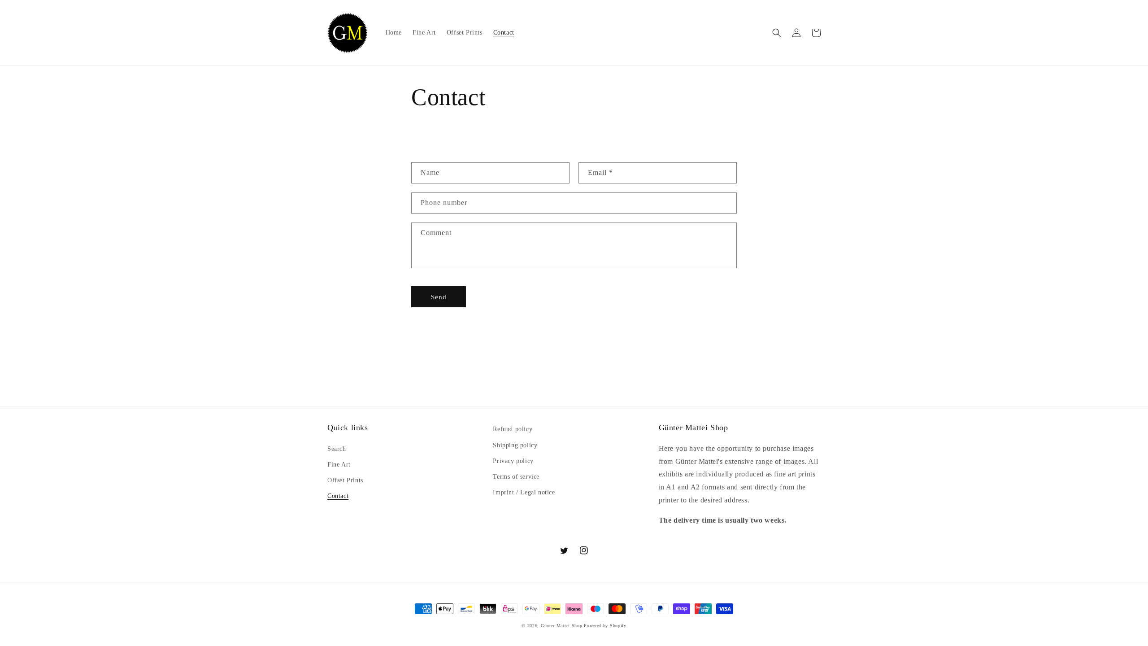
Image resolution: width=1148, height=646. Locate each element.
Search (336, 448)
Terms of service (516, 476)
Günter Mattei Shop (562, 625)
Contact (337, 496)
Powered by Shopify (605, 625)
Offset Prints (345, 480)
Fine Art (339, 464)
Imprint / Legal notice (524, 492)
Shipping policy (515, 445)
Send (439, 297)
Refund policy (512, 429)
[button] (777, 33)
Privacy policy (513, 461)
